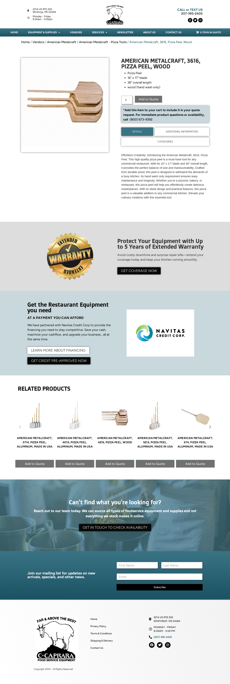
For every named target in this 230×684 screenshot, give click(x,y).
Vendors (76, 32)
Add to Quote (148, 99)
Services (98, 32)
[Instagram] (200, 20)
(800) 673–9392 (141, 119)
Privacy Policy (98, 626)
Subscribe (160, 587)
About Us (149, 32)
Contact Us (173, 32)
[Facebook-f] (190, 20)
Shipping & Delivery (101, 640)
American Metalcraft (61, 42)
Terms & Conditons (101, 633)
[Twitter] (195, 20)
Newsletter (125, 32)
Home (14, 32)
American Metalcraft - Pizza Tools (103, 42)
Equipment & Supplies (42, 32)
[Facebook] (152, 645)
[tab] (137, 131)
